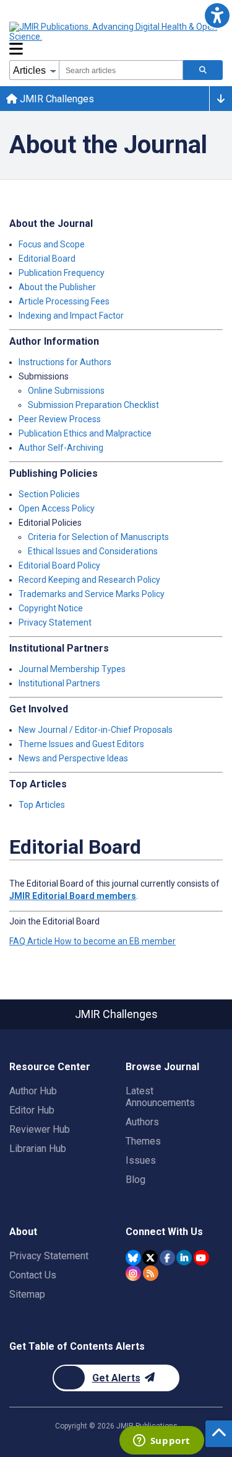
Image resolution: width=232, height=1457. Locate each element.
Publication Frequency (62, 273)
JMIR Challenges (55, 99)
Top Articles (42, 805)
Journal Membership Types (72, 669)
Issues (141, 1160)
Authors (142, 1122)
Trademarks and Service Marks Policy (92, 594)
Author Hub (33, 1091)
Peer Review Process (60, 419)
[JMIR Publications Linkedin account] (184, 1257)
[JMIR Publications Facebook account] (167, 1257)
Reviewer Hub (39, 1129)
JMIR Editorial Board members (72, 896)
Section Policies (49, 494)
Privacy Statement (55, 622)
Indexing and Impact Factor (71, 316)
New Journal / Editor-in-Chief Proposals (96, 730)
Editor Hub (31, 1110)
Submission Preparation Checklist (93, 405)
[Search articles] (203, 70)
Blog (135, 1179)
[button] (217, 15)
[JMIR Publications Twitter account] (150, 1257)
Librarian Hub (37, 1148)
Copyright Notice (51, 608)
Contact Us (32, 1275)
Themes (143, 1141)
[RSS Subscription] (150, 1273)
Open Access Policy (57, 508)
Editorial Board (47, 259)
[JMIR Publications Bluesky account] (133, 1257)
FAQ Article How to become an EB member (92, 941)
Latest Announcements (160, 1097)
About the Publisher (57, 287)
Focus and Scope (52, 244)
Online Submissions (66, 391)
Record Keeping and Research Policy (89, 580)
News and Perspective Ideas (73, 758)
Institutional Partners (59, 683)
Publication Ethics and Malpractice (85, 433)
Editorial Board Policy (59, 565)
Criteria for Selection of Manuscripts (98, 537)
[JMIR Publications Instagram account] (133, 1273)
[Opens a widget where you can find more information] (161, 1441)
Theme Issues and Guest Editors (81, 744)
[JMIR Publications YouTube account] (201, 1257)
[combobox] (121, 70)
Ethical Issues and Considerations (93, 551)
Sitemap (27, 1294)
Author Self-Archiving (61, 448)
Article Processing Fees (64, 301)
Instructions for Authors (65, 362)
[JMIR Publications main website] (114, 32)
